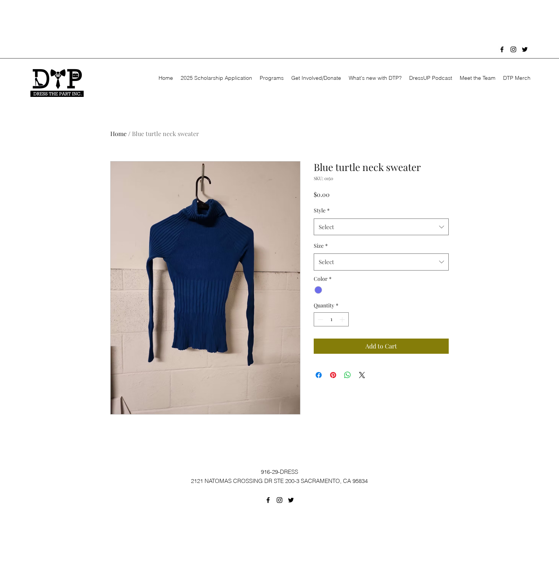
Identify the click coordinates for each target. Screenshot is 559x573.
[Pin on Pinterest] (333, 375)
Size (321, 245)
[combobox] (381, 226)
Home (118, 134)
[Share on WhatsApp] (347, 375)
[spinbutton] (331, 319)
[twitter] (525, 49)
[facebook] (502, 49)
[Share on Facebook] (318, 375)
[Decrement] (319, 319)
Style (322, 210)
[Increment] (343, 319)
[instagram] (513, 49)
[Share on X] (362, 375)
